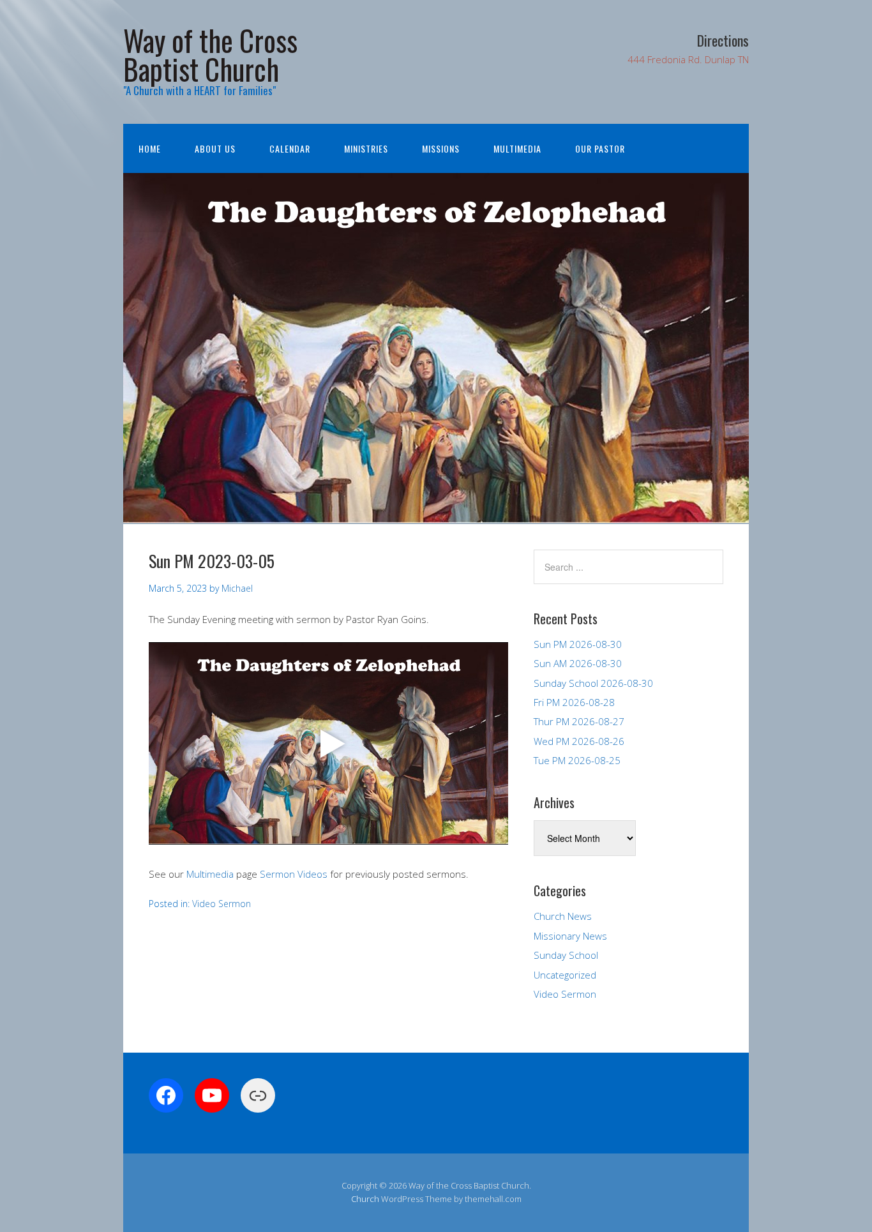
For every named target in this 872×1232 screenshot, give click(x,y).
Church (365, 1199)
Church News (563, 916)
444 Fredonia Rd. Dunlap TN (688, 59)
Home (150, 148)
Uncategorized (565, 974)
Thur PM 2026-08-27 (579, 721)
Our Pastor (600, 148)
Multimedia (517, 148)
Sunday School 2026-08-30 (593, 683)
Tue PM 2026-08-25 (577, 760)
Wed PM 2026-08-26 (579, 741)
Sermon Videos (293, 874)
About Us (215, 148)
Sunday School (566, 955)
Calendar (289, 148)
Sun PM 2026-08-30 (578, 644)
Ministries (366, 148)
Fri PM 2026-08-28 (574, 702)
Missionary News (570, 935)
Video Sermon (221, 904)
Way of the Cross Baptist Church (210, 54)
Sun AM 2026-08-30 (578, 663)
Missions (441, 148)
